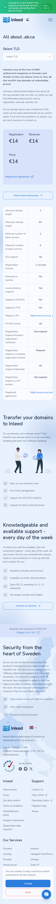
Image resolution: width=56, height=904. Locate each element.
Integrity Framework (13, 820)
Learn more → (46, 6)
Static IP (34, 865)
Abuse (35, 811)
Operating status (40, 800)
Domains (7, 848)
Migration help (39, 806)
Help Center (38, 795)
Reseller (7, 859)
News (6, 795)
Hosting (7, 854)
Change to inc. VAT (26, 632)
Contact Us (37, 789)
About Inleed (10, 789)
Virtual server (10, 865)
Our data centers (11, 800)
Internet (34, 848)
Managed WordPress (41, 854)
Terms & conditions (13, 806)
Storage (34, 859)
